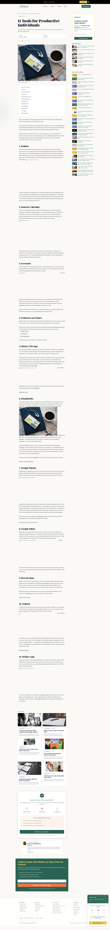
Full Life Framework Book (39, 905)
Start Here (45, 6)
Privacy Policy (79, 923)
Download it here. (23, 392)
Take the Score (86, 6)
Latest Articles (76, 907)
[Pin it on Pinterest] (22, 41)
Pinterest (31, 918)
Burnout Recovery (56, 904)
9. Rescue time (24, 108)
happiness (36, 388)
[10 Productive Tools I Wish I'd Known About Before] (54, 744)
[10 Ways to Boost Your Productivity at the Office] (54, 767)
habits (35, 365)
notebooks (21, 305)
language (35, 457)
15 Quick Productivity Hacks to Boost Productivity (28, 779)
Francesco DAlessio (23, 36)
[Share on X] (25, 41)
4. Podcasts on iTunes (26, 96)
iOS (26, 461)
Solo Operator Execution (57, 912)
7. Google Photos (25, 103)
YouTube (36, 918)
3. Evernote (23, 94)
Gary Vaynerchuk (25, 336)
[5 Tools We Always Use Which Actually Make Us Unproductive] (29, 719)
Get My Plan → (83, 1)
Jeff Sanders (24, 333)
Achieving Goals (22, 911)
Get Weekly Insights (83, 38)
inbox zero (26, 538)
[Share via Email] (28, 41)
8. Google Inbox (24, 106)
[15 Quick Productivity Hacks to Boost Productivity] (29, 768)
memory (58, 445)
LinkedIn (41, 918)
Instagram (26, 918)
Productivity (23, 13)
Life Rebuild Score (22, 905)
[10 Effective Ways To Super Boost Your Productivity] (29, 742)
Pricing (65, 6)
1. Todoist (23, 89)
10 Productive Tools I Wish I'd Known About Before (52, 754)
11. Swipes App (24, 113)
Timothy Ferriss (25, 331)
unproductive (29, 593)
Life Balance (21, 909)
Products (52, 6)
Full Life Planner (38, 907)
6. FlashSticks (24, 101)
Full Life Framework (23, 907)
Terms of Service (73, 923)
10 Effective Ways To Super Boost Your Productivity (28, 749)
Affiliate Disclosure (87, 923)
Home (19, 13)
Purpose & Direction (56, 907)
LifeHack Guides (22, 904)
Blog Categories (77, 909)
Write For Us (76, 911)
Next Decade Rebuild (56, 911)
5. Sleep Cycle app (25, 99)
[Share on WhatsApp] (59, 162)
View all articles (30, 852)
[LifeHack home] (24, 6)
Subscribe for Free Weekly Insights (42, 885)
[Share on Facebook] (19, 41)
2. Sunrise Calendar (25, 91)
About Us (75, 904)
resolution (40, 516)
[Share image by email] (61, 162)
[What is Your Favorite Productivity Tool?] (54, 719)
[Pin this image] (54, 162)
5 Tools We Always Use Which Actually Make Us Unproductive (28, 731)
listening (56, 327)
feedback (46, 583)
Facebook (21, 918)
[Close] (89, 2)
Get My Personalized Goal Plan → (42, 831)
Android (31, 461)
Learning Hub (37, 909)
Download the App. (24, 650)
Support (75, 914)
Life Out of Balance (56, 909)
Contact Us (76, 905)
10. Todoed (23, 110)
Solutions (59, 6)
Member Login (76, 912)
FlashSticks (25, 82)
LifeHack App (37, 904)
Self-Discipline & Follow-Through (59, 905)
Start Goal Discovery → (98, 922)
